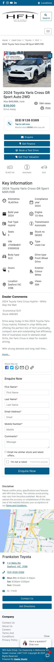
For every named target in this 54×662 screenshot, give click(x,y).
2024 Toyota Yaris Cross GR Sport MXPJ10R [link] (23, 44)
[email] (22, 367)
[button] (48, 31)
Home (5, 40)
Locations (46, 2)
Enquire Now (27, 471)
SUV (37, 40)
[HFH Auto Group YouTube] (12, 2)
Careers (6, 629)
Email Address (13, 411)
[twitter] (12, 367)
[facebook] (7, 367)
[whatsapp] (17, 367)
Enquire (29, 137)
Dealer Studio (20, 659)
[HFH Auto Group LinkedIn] (16, 2)
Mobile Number (13, 423)
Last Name (11, 399)
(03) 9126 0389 (15, 572)
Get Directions (27, 606)
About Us (7, 626)
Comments (11, 436)
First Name (11, 386)
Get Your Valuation (28, 156)
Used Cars (16, 40)
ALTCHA (44, 462)
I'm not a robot (19, 461)
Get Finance (28, 143)
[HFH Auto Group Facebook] (4, 2)
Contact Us (27, 598)
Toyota (28, 40)
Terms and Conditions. (16, 505)
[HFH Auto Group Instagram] (8, 2)
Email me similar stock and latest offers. (25, 454)
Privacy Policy (10, 639)
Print (48, 107)
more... (6, 354)
